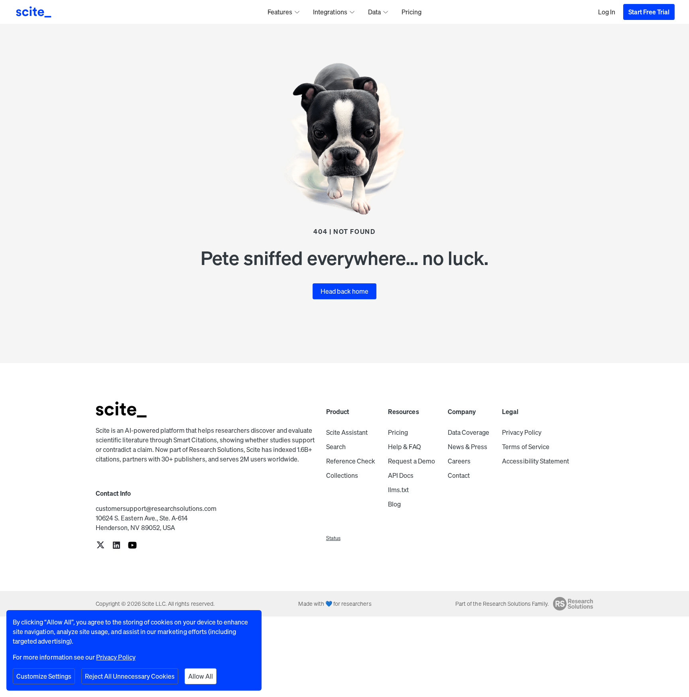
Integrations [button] (330, 12)
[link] (100, 546)
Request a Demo (411, 461)
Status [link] (333, 538)
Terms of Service (525, 447)
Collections (342, 475)
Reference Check (351, 461)
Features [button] (280, 12)
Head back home (345, 291)
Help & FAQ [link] (404, 447)
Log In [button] (606, 12)
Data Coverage (469, 432)
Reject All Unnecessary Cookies (130, 676)
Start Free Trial (648, 12)
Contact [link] (459, 475)
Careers (459, 461)
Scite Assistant (347, 432)
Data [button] (374, 12)
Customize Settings (43, 676)
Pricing (398, 432)
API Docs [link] (400, 475)
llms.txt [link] (398, 490)
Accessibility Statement (535, 461)
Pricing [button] (411, 12)
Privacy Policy (521, 432)
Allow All (200, 676)
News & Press (467, 447)
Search (336, 447)
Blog (394, 504)
